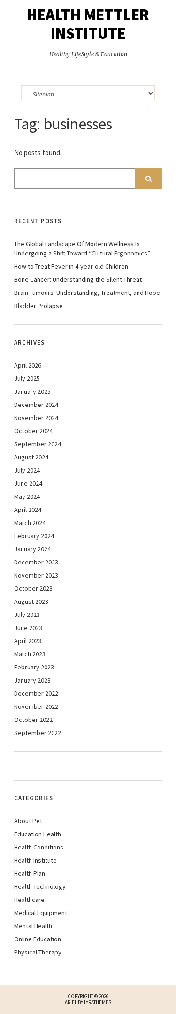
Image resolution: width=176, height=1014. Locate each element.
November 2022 (36, 706)
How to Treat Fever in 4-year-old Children (71, 266)
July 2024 (27, 470)
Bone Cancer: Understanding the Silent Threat (78, 279)
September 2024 (37, 444)
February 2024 (34, 536)
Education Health (37, 834)
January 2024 (32, 549)
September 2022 (37, 733)
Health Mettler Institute (88, 24)
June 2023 (28, 627)
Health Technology (40, 886)
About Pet (28, 821)
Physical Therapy (37, 952)
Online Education (37, 939)
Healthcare (29, 899)
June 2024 (28, 483)
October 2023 (33, 588)
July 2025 (27, 378)
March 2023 (30, 654)
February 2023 (34, 667)
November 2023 (36, 575)
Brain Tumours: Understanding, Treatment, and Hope (87, 292)
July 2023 (27, 614)
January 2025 (32, 391)
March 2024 (30, 522)
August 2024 (31, 457)
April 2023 (27, 641)
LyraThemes (97, 1002)
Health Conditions (38, 847)
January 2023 (32, 680)
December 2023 (36, 562)
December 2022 (36, 693)
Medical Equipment (40, 913)
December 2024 (36, 404)
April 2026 (27, 365)
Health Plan (29, 873)
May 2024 (27, 496)
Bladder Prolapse (38, 305)
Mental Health (33, 926)
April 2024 (27, 509)
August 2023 (31, 601)
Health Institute (35, 860)
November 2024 (36, 417)
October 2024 (33, 431)
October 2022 (33, 719)
